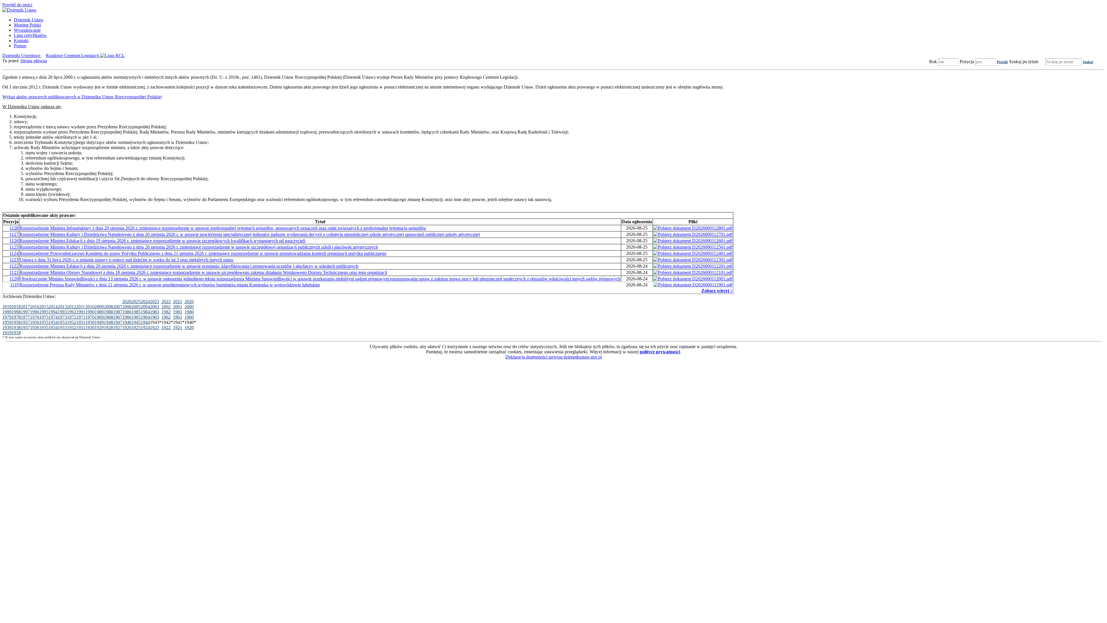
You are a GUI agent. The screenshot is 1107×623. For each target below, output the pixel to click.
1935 (43, 327)
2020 (189, 301)
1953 (62, 322)
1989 (99, 311)
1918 (16, 332)
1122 (14, 266)
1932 (71, 327)
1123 (14, 259)
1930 (90, 327)
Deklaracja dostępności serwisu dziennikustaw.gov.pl (553, 356)
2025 (136, 301)
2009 (99, 306)
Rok (933, 61)
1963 (154, 317)
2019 (7, 306)
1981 (177, 311)
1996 (34, 311)
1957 (25, 322)
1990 (90, 311)
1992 (71, 311)
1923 (154, 327)
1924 (145, 327)
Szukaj (1088, 62)
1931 (80, 327)
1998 (16, 311)
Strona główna (33, 60)
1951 (80, 322)
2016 (34, 306)
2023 (154, 301)
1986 (126, 311)
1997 (25, 311)
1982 (166, 311)
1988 (108, 311)
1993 (62, 311)
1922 (166, 327)
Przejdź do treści (17, 4)
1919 (7, 332)
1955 (43, 322)
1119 (14, 284)
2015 (43, 306)
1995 (43, 311)
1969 (99, 317)
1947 (117, 322)
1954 (53, 322)
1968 (108, 317)
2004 (145, 306)
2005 (136, 306)
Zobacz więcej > (717, 290)
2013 (62, 306)
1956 (34, 322)
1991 (80, 311)
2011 (80, 306)
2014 (53, 306)
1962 (166, 317)
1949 (99, 322)
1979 (7, 317)
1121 (14, 272)
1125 (14, 247)
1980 (189, 311)
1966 (126, 317)
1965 (136, 317)
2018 (16, 306)
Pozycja (967, 61)
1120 (14, 278)
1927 (117, 327)
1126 (14, 240)
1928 (108, 327)
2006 (126, 306)
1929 (99, 327)
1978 (16, 317)
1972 (71, 317)
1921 (177, 327)
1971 (80, 317)
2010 (90, 306)
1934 (53, 327)
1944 (145, 322)
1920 (189, 327)
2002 (166, 306)
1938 (16, 327)
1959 (7, 322)
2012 (71, 306)
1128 (14, 228)
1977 (25, 317)
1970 (90, 317)
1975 (43, 317)
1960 (189, 317)
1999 (7, 311)
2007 (117, 306)
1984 (145, 311)
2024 (145, 301)
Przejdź (1002, 62)
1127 (14, 234)
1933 (62, 327)
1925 (136, 327)
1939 (7, 327)
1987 (117, 311)
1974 (53, 317)
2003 (154, 306)
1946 (126, 322)
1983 (154, 311)
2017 (25, 306)
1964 (145, 317)
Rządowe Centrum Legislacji (73, 55)
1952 (71, 322)
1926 (126, 327)
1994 (53, 311)
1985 (136, 311)
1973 (62, 317)
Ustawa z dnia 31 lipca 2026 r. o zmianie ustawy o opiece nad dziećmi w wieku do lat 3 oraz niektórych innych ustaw (127, 259)
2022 (166, 301)
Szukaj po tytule (1023, 61)
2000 (189, 306)
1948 (108, 322)
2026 (126, 301)
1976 (34, 317)
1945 (136, 322)
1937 (25, 327)
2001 (177, 306)
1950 (90, 322)
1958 (16, 322)
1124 (14, 253)
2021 (177, 301)
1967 (117, 317)
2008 (108, 306)
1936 (34, 327)
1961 (177, 317)
